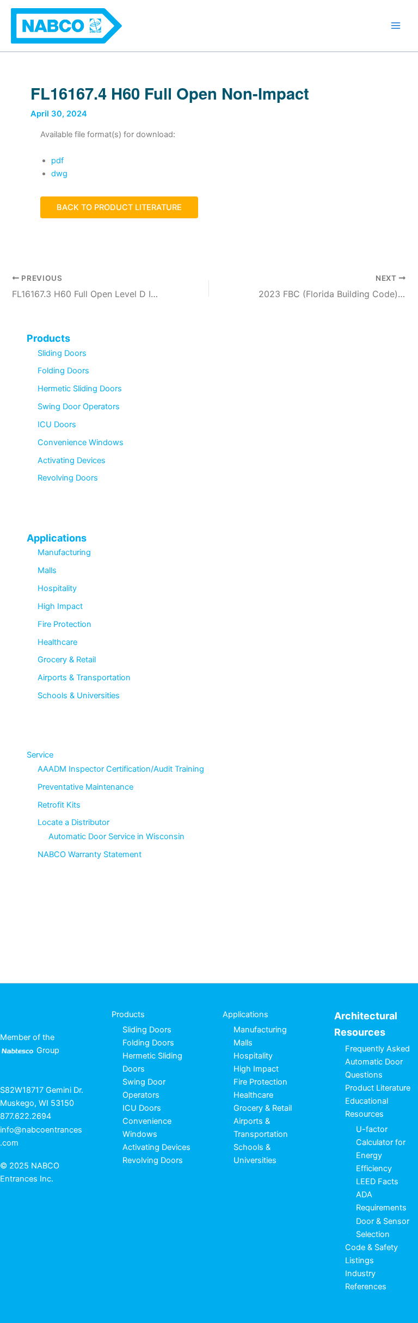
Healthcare (57, 642)
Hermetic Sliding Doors (80, 388)
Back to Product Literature (119, 207)
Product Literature (377, 1088)
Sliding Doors (62, 353)
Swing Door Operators (79, 406)
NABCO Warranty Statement (90, 854)
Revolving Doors (68, 478)
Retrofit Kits (59, 805)
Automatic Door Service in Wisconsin (116, 836)
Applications (57, 538)
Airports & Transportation (84, 677)
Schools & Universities (79, 695)
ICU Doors (57, 424)
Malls (47, 570)
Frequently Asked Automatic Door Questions (377, 1062)
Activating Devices (72, 460)
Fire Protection (64, 624)
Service (40, 755)
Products (48, 338)
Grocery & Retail (67, 659)
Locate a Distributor (73, 822)
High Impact (60, 606)
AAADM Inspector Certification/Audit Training (121, 769)
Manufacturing (64, 552)
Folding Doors (63, 371)
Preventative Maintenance (85, 787)
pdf (57, 160)
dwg (59, 174)
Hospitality (57, 588)
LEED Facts (377, 1181)
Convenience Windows (81, 442)
